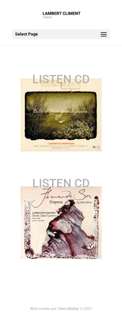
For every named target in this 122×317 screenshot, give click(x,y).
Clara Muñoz (68, 308)
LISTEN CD (61, 79)
